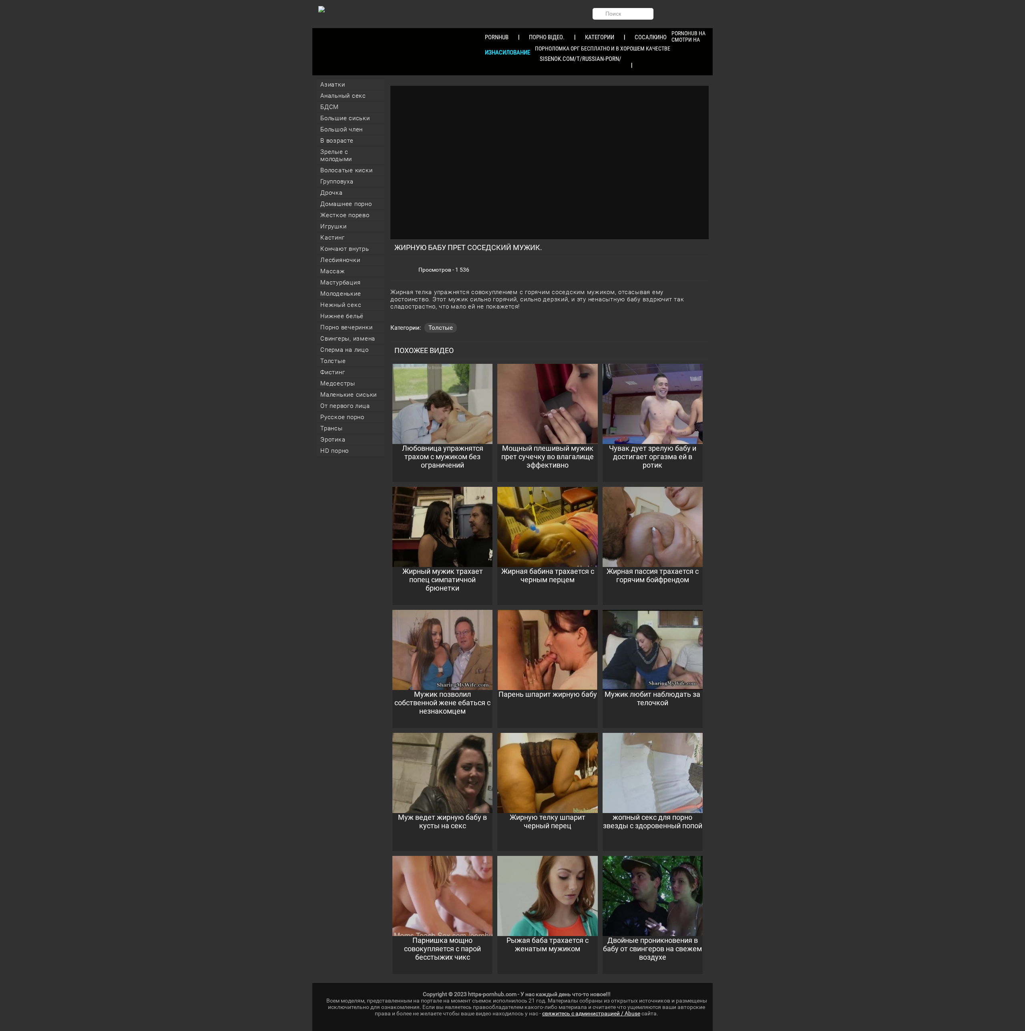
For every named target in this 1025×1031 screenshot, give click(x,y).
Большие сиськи (345, 118)
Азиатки (332, 84)
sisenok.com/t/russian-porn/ (580, 59)
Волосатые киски (346, 170)
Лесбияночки (340, 260)
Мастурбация (340, 282)
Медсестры (337, 383)
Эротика (332, 439)
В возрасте (337, 140)
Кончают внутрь (344, 248)
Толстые (333, 361)
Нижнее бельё (342, 316)
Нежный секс (340, 305)
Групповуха (337, 181)
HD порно (334, 450)
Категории (599, 37)
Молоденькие (340, 293)
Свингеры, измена (347, 338)
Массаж (332, 271)
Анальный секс (343, 95)
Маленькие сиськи (348, 394)
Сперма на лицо (344, 349)
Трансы (331, 428)
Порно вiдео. (547, 37)
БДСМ (329, 107)
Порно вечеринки (346, 327)
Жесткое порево (345, 215)
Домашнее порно (346, 204)
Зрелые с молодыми (336, 155)
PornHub (496, 37)
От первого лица (345, 406)
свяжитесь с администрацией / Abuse (591, 1013)
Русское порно (342, 417)
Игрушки (333, 226)
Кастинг (332, 237)
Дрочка (331, 192)
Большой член (341, 129)
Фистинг (332, 372)
